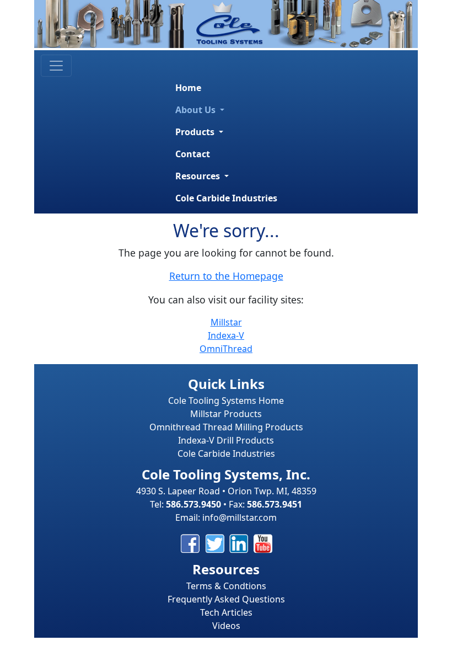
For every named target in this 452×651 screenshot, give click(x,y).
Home (188, 88)
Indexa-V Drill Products (226, 440)
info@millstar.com (239, 517)
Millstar (226, 322)
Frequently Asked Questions (226, 599)
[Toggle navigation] (56, 66)
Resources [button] (198, 176)
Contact (192, 154)
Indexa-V (226, 335)
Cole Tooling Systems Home (226, 400)
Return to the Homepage (226, 275)
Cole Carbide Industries (226, 198)
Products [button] (196, 132)
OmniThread (226, 349)
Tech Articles (226, 612)
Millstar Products (226, 414)
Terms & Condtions (226, 586)
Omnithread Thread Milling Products (226, 427)
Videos (226, 626)
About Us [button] (196, 110)
